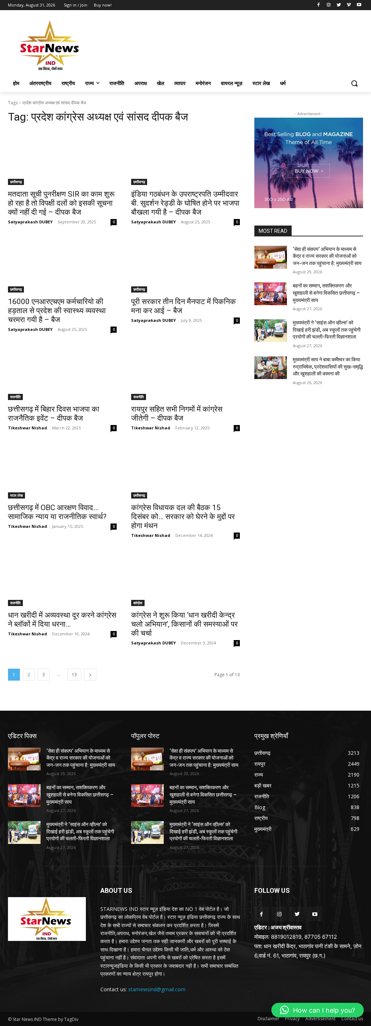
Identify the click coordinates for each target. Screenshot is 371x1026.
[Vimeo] (349, 5)
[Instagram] (329, 5)
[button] (354, 83)
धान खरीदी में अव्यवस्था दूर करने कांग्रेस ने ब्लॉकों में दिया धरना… (62, 619)
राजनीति (15, 396)
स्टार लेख (16, 495)
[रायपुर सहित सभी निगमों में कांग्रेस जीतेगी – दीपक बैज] (185, 373)
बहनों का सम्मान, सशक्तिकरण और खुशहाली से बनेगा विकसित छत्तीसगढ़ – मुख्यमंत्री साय (326, 293)
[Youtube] (359, 5)
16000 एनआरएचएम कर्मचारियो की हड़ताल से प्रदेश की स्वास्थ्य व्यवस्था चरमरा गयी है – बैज (57, 310)
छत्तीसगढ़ (16, 181)
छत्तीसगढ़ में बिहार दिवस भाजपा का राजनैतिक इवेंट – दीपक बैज (53, 413)
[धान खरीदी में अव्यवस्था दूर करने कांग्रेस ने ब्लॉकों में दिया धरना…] (62, 579)
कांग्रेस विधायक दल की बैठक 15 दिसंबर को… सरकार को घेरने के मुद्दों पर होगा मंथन (183, 516)
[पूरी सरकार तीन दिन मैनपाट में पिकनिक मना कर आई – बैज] (185, 265)
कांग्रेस (137, 602)
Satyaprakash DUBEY (30, 221)
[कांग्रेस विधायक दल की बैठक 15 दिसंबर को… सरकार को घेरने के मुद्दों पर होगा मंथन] (185, 471)
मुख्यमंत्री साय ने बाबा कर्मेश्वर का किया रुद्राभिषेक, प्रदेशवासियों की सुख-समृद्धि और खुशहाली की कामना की (328, 367)
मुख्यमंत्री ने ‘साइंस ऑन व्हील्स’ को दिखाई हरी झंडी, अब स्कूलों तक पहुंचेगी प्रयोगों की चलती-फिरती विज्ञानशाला (326, 330)
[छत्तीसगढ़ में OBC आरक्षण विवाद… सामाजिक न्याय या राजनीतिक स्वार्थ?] (62, 471)
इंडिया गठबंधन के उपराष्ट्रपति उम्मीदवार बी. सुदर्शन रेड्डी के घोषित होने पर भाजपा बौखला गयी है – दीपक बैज (185, 203)
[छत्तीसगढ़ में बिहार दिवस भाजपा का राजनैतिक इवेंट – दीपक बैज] (62, 373)
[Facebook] (318, 5)
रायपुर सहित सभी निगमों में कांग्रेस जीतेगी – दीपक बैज (176, 413)
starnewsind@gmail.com (157, 989)
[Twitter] (339, 5)
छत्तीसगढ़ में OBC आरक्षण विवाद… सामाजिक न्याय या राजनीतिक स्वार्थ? (57, 512)
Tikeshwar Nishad (27, 427)
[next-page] (90, 675)
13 (74, 675)
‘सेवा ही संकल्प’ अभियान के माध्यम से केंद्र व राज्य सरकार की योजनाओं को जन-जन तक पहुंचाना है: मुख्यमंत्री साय (327, 256)
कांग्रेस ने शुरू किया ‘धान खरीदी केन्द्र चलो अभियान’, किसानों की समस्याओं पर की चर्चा (184, 624)
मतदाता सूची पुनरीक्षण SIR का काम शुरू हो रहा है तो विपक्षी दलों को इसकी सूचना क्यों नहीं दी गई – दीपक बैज (61, 203)
